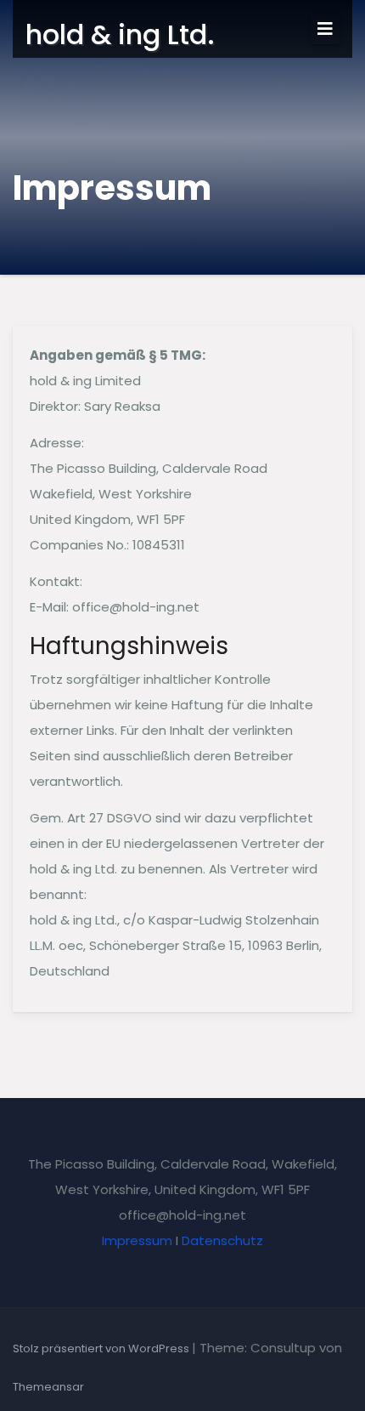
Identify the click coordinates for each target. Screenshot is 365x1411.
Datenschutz (222, 1240)
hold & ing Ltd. (120, 34)
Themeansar (48, 1387)
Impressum (137, 1240)
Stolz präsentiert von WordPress (102, 1348)
